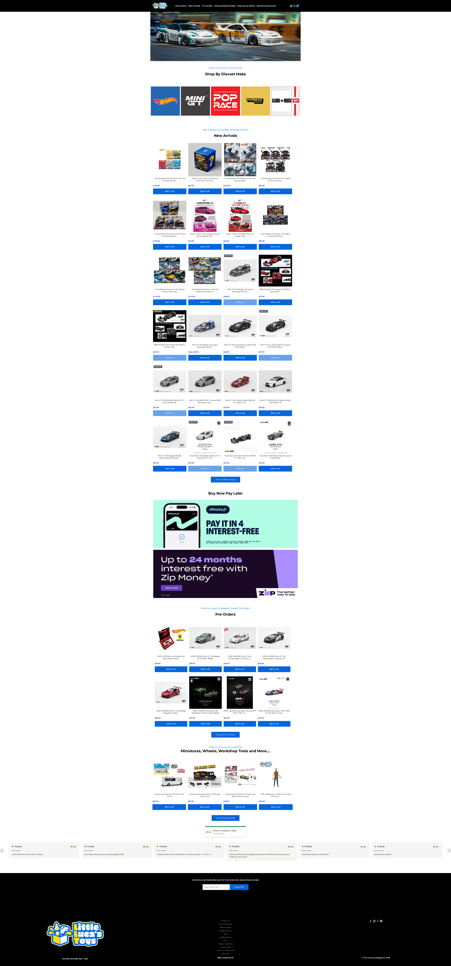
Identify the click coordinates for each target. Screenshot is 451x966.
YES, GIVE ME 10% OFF (203, 490)
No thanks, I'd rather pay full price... (202, 499)
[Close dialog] (268, 454)
